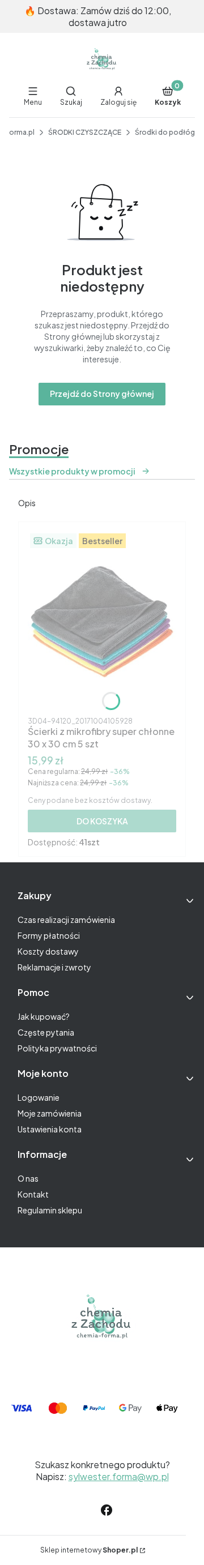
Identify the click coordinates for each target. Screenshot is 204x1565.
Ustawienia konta (50, 1129)
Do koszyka (102, 821)
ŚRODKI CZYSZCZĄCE (84, 132)
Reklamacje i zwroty (54, 967)
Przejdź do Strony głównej (102, 393)
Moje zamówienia (50, 1113)
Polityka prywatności (57, 1048)
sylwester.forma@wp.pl (119, 1476)
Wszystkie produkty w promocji (72, 471)
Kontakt (33, 1194)
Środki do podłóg (165, 132)
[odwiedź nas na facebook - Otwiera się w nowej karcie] (106, 1510)
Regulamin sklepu (50, 1210)
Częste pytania (46, 1032)
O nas (28, 1178)
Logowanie (39, 1097)
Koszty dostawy (48, 951)
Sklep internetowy (89, 1550)
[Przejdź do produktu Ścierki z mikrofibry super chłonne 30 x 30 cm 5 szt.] (102, 621)
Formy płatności (49, 935)
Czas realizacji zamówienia (66, 919)
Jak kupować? (44, 1016)
